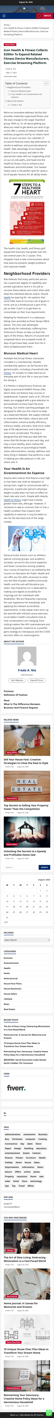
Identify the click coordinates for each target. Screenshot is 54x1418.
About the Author (15, 101)
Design (17, 1148)
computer (30, 1139)
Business (42, 1134)
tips (7, 1185)
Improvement (12, 1167)
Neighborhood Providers (19, 87)
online (27, 1171)
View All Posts (36, 680)
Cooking (42, 1139)
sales (7, 1181)
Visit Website (17, 680)
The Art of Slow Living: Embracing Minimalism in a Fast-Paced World (25, 1259)
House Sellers (10, 44)
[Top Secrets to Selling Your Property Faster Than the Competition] (27, 786)
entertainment (12, 1153)
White (31, 1185)
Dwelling (28, 1148)
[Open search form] (33, 15)
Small (16, 1181)
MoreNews (25, 1415)
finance (9, 1157)
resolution (22, 1176)
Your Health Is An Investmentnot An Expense (26, 95)
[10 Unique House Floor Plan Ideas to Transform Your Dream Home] (27, 1330)
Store (24, 1181)
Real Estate (9, 1009)
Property (9, 1176)
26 (20, 912)
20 (27, 906)
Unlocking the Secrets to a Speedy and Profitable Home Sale (25, 853)
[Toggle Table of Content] (45, 83)
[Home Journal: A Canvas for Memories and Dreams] (27, 1284)
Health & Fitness (12, 499)
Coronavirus (11, 1143)
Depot (8, 1148)
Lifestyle (8, 999)
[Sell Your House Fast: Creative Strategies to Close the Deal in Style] (27, 740)
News (6, 1004)
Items (40, 1167)
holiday (9, 1162)
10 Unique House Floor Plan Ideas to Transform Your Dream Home (26, 1350)
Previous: (16, 693)
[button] (4, 15)
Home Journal (11, 978)
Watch (47, 15)
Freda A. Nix (11, 69)
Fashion (37, 1153)
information (28, 1167)
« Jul (6, 922)
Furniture (31, 1157)
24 (7, 912)
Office (18, 1171)
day (22, 1143)
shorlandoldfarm (12, 1207)
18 (14, 906)
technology (36, 1181)
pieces (37, 1171)
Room (33, 1176)
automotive (29, 1134)
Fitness (7, 372)
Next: (22, 704)
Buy (7, 1139)
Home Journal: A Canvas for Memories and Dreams (21, 1305)
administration (12, 1134)
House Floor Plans (13, 983)
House (28, 1162)
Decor (38, 1143)
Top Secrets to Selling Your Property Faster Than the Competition (26, 807)
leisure (8, 1171)
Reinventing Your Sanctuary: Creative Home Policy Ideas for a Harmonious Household (24, 1398)
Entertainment (11, 963)
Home (7, 973)
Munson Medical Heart (21, 91)
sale (41, 1176)
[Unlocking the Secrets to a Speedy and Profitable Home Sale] (27, 832)
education (41, 1148)
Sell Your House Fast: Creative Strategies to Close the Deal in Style (26, 761)
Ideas (37, 1162)
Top (13, 1185)
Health (7, 297)
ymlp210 (8, 1203)
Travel (22, 1185)
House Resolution (12, 988)
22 (40, 906)
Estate (26, 1153)
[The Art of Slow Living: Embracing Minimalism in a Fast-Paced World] (27, 1238)
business (8, 958)
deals (30, 1143)
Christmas (17, 1139)
